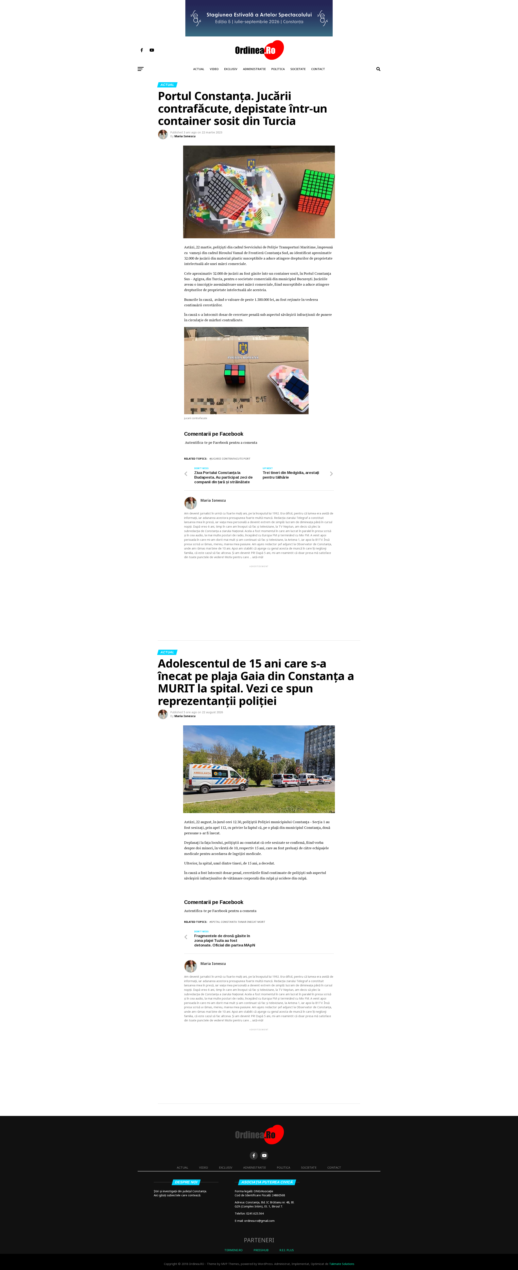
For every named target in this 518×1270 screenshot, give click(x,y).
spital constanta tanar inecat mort (238, 922)
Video (214, 69)
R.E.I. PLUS (286, 1250)
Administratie (254, 69)
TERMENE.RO (233, 1250)
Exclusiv (230, 69)
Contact (318, 69)
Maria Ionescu (184, 136)
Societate (298, 69)
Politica (278, 69)
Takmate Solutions (341, 1264)
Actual (198, 69)
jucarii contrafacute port (231, 458)
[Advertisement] (259, 596)
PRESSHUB (261, 1250)
